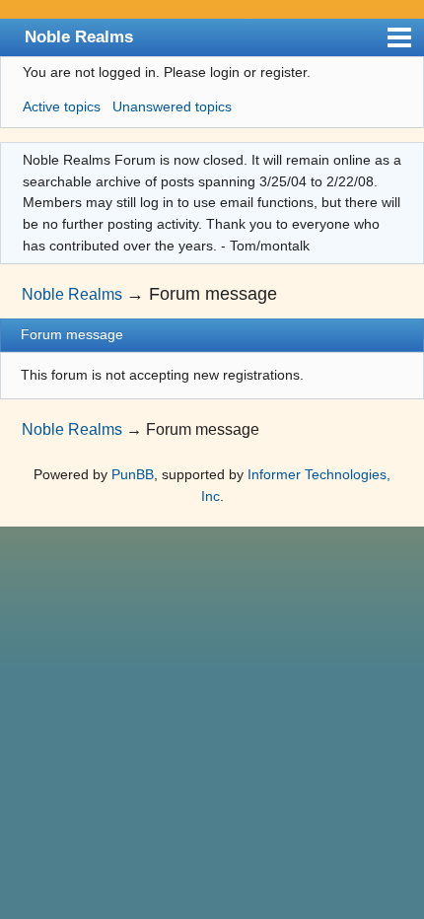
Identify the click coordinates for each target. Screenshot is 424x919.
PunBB (132, 474)
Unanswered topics (172, 106)
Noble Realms (79, 36)
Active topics (62, 106)
